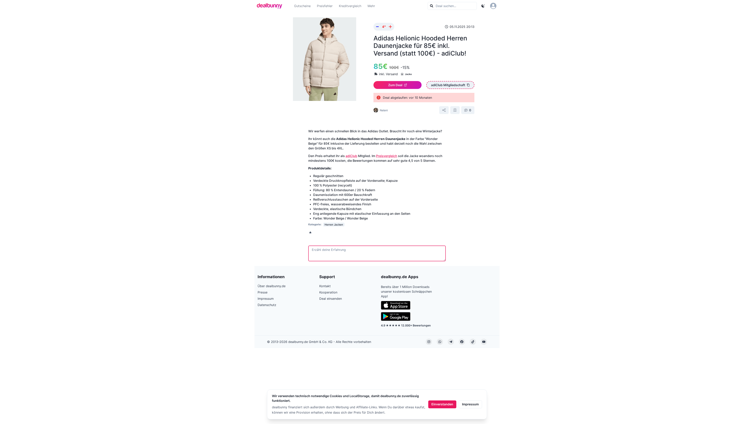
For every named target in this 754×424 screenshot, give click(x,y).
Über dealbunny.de (271, 286)
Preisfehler (325, 6)
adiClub (351, 156)
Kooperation (328, 292)
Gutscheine (302, 6)
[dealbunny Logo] (271, 6)
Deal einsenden (330, 299)
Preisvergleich (386, 156)
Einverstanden (442, 404)
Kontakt (325, 286)
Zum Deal (395, 85)
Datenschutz (267, 305)
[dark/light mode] (483, 6)
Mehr (371, 6)
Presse (262, 292)
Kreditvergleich (350, 6)
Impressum (470, 404)
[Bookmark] (455, 110)
